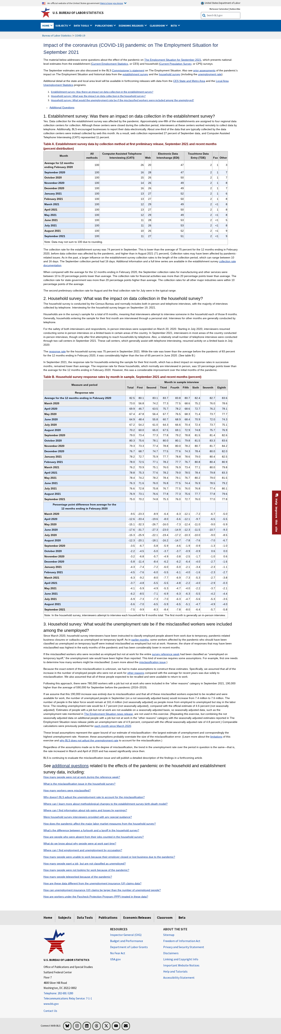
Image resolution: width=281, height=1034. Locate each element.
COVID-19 (80, 35)
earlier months (140, 639)
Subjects (64, 917)
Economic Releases (137, 917)
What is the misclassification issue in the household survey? (79, 783)
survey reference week (165, 654)
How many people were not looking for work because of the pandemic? (86, 870)
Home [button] (46, 25)
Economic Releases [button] (131, 25)
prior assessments (204, 70)
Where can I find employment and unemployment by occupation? (82, 850)
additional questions (70, 765)
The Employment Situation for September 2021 (172, 59)
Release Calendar (219, 8)
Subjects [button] (61, 25)
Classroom (165, 917)
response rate (57, 351)
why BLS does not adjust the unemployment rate (89, 740)
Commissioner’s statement (128, 70)
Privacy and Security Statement (183, 947)
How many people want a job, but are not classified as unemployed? (84, 863)
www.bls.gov (51, 1004)
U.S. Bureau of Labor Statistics (78, 13)
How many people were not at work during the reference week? (81, 777)
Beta (182, 917)
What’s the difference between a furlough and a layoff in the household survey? (91, 830)
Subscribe (235, 8)
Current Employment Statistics (110, 63)
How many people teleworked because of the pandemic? (77, 876)
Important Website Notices (181, 965)
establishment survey (135, 74)
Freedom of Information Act (181, 941)
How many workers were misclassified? (67, 790)
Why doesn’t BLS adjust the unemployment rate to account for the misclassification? (94, 797)
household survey (169, 74)
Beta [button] (174, 25)
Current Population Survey (175, 63)
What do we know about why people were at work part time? (79, 843)
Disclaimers (171, 953)
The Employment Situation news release (108, 713)
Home (48, 917)
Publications (108, 917)
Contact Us (50, 1011)
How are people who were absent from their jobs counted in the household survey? (93, 836)
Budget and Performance (126, 941)
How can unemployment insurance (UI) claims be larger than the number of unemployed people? (102, 890)
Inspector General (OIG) (125, 935)
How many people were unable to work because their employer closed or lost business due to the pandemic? (109, 856)
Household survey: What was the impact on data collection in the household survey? (98, 96)
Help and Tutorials (175, 971)
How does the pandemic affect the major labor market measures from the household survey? (99, 823)
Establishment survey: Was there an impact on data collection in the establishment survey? (102, 92)
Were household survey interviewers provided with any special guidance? (87, 816)
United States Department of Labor (222, 3)
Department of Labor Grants (129, 947)
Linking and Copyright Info (180, 959)
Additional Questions (62, 107)
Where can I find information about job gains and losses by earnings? (85, 810)
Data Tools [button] (81, 25)
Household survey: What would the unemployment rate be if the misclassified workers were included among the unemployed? (122, 100)
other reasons (135, 672)
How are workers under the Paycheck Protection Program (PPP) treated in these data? (95, 896)
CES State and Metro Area (189, 80)
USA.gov (115, 959)
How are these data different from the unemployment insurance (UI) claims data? (92, 883)
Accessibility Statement (179, 977)
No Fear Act (117, 953)
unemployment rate (210, 74)
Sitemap (168, 935)
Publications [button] (104, 25)
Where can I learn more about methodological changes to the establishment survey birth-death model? (105, 803)
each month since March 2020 (112, 725)
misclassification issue (152, 662)
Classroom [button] (157, 25)
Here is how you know (111, 3)
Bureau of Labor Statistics (56, 35)
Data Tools (85, 917)
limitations (216, 736)
